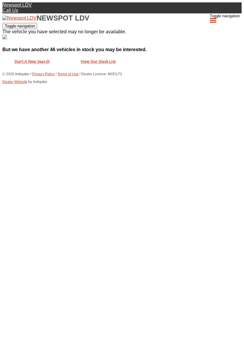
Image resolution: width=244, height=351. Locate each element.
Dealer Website (14, 82)
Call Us (10, 10)
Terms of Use (68, 74)
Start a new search (32, 61)
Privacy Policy (43, 74)
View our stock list (98, 61)
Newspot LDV (17, 4)
